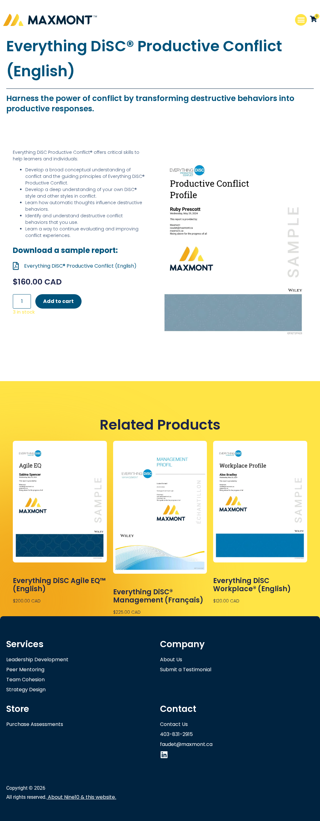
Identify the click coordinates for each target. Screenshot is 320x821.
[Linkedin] (164, 754)
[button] (301, 20)
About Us (171, 659)
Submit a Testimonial (185, 669)
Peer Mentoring (25, 669)
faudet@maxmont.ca (186, 744)
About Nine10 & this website (81, 797)
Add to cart (58, 301)
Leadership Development (37, 659)
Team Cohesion (25, 679)
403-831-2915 (176, 734)
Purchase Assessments (34, 724)
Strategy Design (26, 689)
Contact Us (174, 724)
